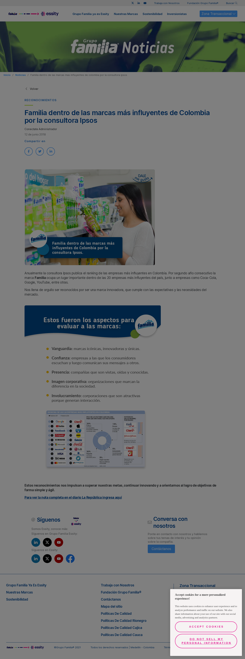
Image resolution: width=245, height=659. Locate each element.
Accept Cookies (206, 626)
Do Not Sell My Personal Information (206, 641)
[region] (206, 622)
